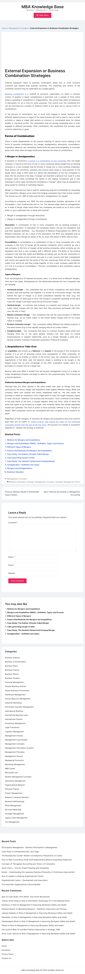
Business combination (14, 94)
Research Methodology (14, 801)
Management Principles (14, 752)
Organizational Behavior (15, 785)
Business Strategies (17, 482)
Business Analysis (12, 657)
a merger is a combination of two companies (47, 161)
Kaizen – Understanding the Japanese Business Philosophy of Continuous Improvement (38, 872)
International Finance (13, 719)
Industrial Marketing (13, 703)
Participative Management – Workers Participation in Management (29, 847)
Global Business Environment (17, 690)
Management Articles (14, 736)
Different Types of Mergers (19, 447)
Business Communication (15, 662)
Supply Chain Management (16, 818)
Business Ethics (11, 666)
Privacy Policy (8, 954)
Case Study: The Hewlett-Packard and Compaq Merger (31, 461)
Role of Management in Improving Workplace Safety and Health (39, 905)
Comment (13, 522)
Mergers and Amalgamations (19, 468)
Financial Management (14, 682)
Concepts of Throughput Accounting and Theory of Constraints (28, 864)
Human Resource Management (18, 699)
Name (11, 557)
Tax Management (12, 822)
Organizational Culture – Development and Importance (24, 880)
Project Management (13, 793)
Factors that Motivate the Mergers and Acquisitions (29, 451)
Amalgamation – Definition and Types (23, 465)
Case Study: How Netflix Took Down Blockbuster (29, 897)
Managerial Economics (14, 760)
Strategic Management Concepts (40, 482)
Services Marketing (13, 809)
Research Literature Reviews (17, 797)
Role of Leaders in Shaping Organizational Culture (22, 876)
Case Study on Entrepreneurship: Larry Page (20, 851)
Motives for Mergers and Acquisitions (23, 440)
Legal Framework (12, 727)
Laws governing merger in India (21, 458)
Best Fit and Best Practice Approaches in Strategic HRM (36, 929)
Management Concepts (18, 28)
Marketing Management (15, 764)
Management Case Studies (16, 740)
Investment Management (15, 723)
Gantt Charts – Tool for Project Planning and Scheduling (25, 868)
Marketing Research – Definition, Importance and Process (42, 909)
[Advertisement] (42, 51)
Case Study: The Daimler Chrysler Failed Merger (28, 454)
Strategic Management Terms (67, 482)
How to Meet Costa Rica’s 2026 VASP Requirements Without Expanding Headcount (37, 860)
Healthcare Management (15, 694)
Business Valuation (15, 472)
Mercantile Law (11, 772)
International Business (14, 711)
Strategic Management (14, 814)
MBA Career (10, 768)
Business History (12, 674)
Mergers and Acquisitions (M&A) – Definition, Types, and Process (35, 443)
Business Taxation (12, 678)
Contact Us (6, 958)
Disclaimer (6, 950)
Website (11, 573)
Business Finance (12, 670)
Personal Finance (12, 789)
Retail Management (13, 805)
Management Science (14, 756)
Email (11, 565)
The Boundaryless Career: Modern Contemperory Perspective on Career (32, 856)
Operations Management (15, 781)
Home (4, 28)
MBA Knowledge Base (42, 6)
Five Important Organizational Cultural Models (21, 884)
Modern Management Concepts (18, 777)
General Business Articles (15, 686)
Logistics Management (14, 731)
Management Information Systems (19, 748)
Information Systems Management (19, 707)
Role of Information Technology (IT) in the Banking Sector (46, 901)
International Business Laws (16, 715)
